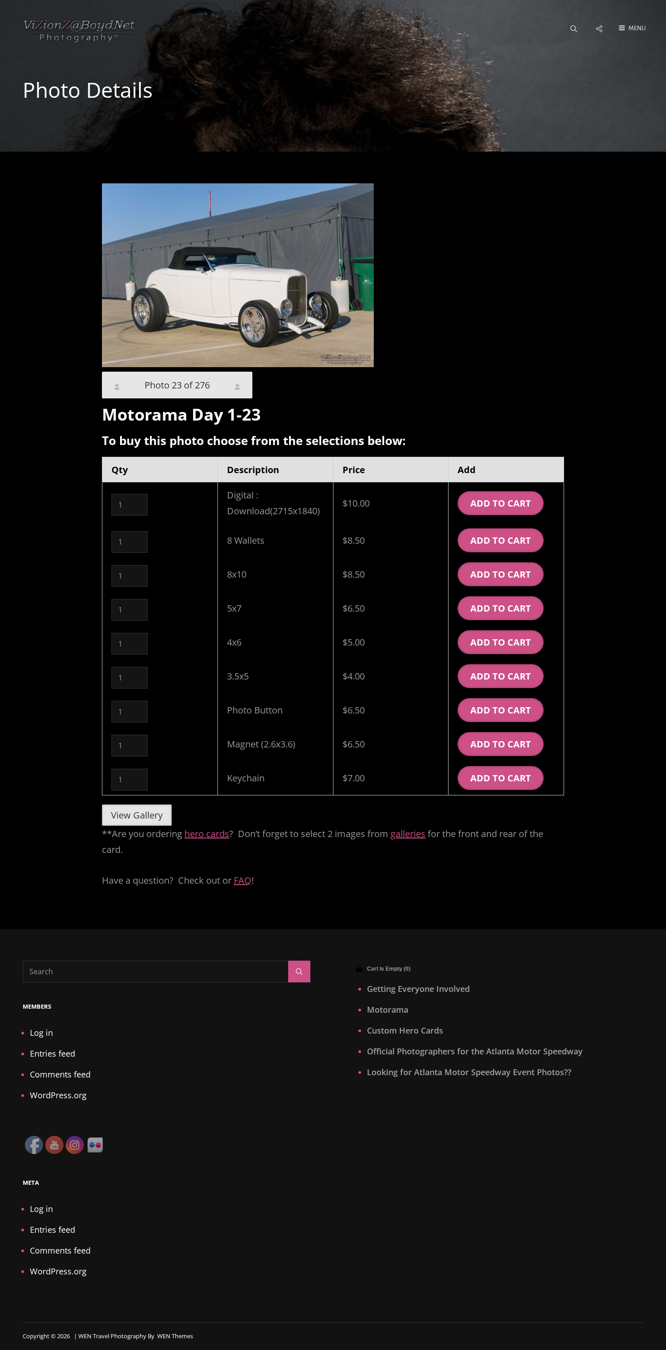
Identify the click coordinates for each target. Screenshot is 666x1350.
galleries (408, 834)
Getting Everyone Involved (418, 988)
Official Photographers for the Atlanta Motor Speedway (475, 1051)
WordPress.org (58, 1095)
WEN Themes (175, 1336)
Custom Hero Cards (405, 1030)
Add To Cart (500, 503)
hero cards (206, 834)
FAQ (242, 880)
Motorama (387, 1009)
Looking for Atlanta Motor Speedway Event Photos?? (469, 1072)
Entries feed (52, 1053)
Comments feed (60, 1074)
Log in (41, 1032)
